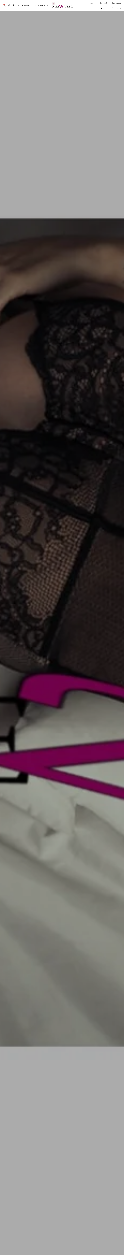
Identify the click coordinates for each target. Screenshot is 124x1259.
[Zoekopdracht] (18, 5)
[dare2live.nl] (62, 5)
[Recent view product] (9, 5)
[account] (13, 5)
